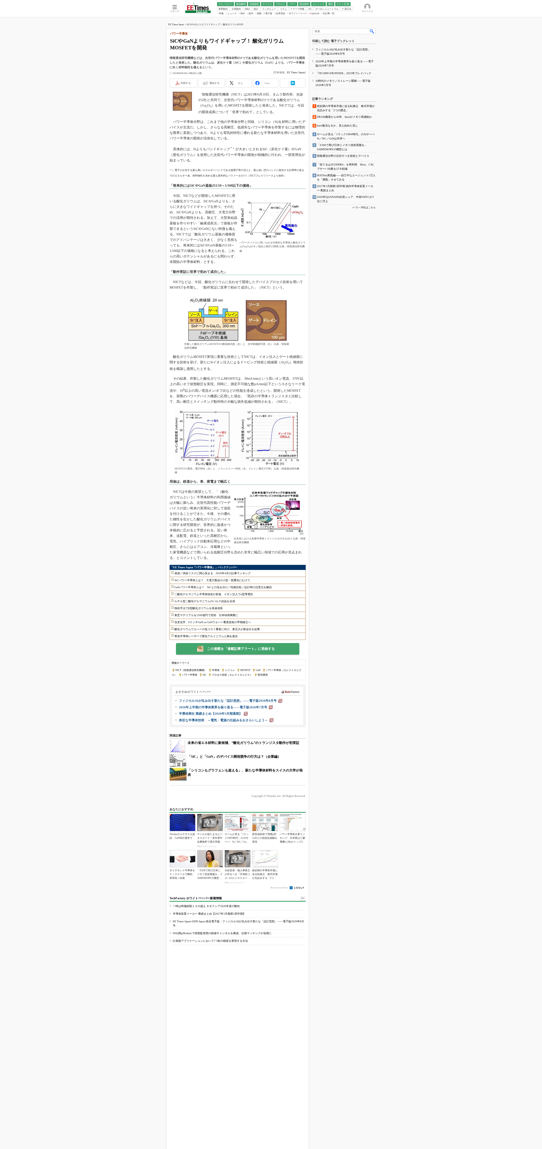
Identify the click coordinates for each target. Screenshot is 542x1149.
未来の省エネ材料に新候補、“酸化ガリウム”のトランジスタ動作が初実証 (243, 743)
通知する (214, 83)
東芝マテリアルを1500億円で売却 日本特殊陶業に (206, 615)
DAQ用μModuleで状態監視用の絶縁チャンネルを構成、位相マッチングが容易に (222, 933)
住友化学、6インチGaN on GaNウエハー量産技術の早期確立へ (212, 622)
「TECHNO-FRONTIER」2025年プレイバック (343, 73)
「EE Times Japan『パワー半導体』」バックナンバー (203, 567)
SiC (204, 674)
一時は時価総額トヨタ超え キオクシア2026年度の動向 (206, 906)
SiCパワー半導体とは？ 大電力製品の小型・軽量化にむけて (212, 580)
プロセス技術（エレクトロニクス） (232, 674)
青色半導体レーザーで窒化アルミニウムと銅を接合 (206, 636)
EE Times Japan (176, 24)
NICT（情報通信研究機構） (191, 670)
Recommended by (280, 887)
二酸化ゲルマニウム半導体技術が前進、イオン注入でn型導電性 (213, 594)
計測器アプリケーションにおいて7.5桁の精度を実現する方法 (210, 940)
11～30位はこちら (365, 207)
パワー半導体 (189, 674)
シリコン (230, 670)
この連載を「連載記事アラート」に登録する (241, 648)
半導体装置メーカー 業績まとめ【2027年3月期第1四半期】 (209, 913)
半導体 (216, 670)
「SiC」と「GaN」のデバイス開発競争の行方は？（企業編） (234, 756)
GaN (258, 670)
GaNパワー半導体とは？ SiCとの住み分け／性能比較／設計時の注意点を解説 (223, 587)
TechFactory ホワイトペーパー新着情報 (196, 898)
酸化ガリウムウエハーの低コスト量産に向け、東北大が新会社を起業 (217, 629)
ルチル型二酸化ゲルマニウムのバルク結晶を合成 (204, 601)
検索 (372, 31)
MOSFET (245, 670)
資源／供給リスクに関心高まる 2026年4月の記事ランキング (212, 573)
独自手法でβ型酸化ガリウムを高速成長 (198, 608)
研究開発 (263, 674)
